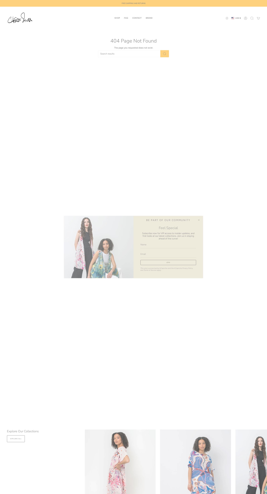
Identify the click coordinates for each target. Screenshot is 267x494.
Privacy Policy (187, 268)
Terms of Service (150, 270)
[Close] (198, 220)
